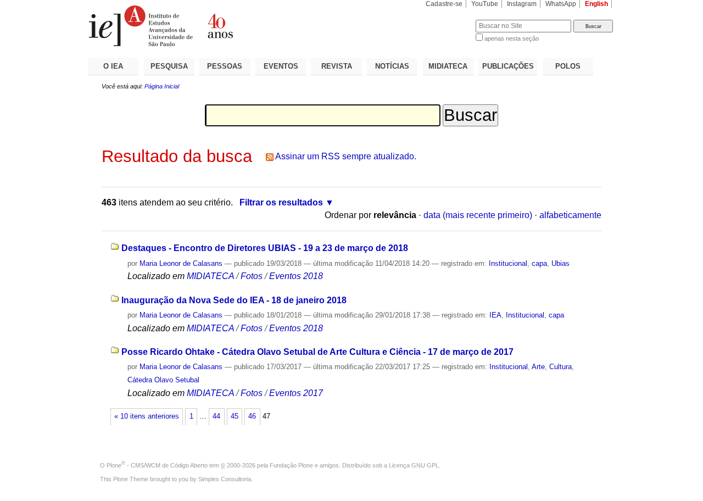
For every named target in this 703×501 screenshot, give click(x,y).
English (596, 4)
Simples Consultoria (224, 479)
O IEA (113, 66)
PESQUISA (169, 66)
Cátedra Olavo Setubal (163, 380)
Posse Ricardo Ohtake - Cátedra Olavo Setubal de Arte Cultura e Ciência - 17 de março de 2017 (317, 352)
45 (234, 416)
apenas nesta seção (511, 38)
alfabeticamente (570, 215)
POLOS (568, 66)
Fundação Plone (291, 465)
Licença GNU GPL (414, 465)
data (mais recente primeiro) (477, 215)
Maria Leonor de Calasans (181, 263)
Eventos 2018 (296, 276)
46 (252, 416)
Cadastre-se (444, 4)
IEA (495, 315)
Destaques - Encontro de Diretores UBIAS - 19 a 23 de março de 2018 (264, 248)
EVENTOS (281, 66)
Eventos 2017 (296, 393)
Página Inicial (161, 86)
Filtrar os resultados (281, 202)
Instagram (522, 4)
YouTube (484, 4)
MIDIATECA (447, 66)
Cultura (560, 367)
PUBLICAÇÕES (508, 66)
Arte (538, 367)
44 (216, 416)
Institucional (508, 263)
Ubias (560, 263)
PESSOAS (224, 66)
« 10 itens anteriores (146, 416)
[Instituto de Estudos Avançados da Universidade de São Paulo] (220, 25)
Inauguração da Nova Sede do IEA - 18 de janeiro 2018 (234, 300)
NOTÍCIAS (392, 66)
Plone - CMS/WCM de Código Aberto (157, 465)
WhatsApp (560, 4)
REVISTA (336, 66)
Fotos (252, 276)
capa (539, 263)
